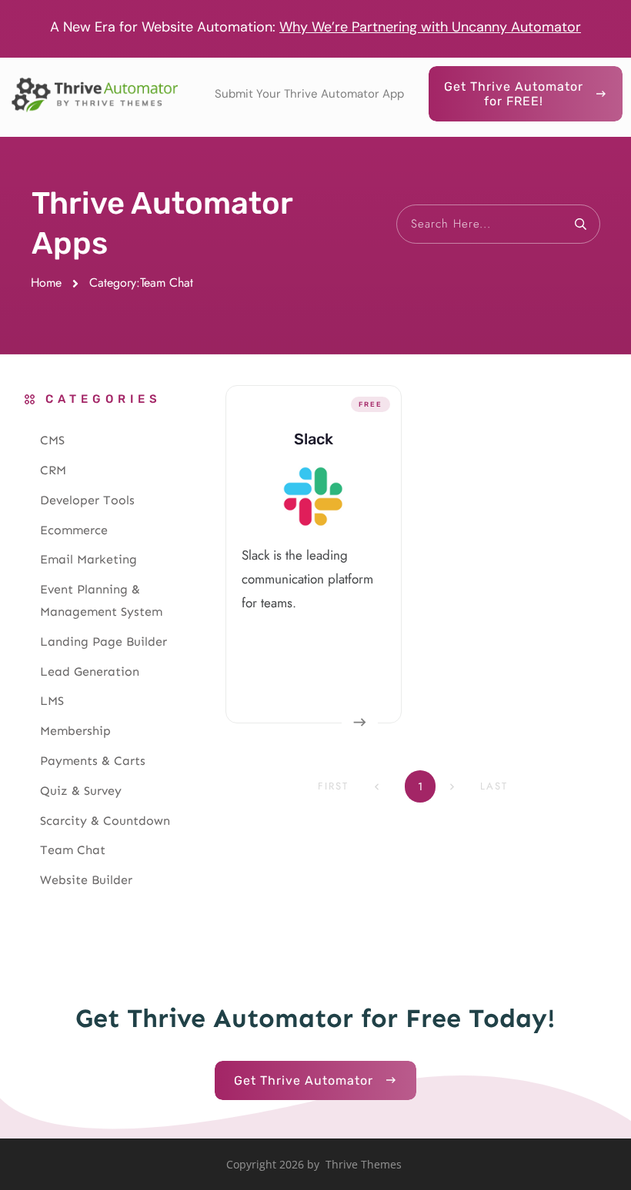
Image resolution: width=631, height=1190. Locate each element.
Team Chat (72, 850)
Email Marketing (88, 559)
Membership (75, 730)
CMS (52, 440)
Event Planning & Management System (101, 600)
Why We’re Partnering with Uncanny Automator (430, 27)
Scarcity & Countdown (105, 820)
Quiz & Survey (81, 790)
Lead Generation (89, 671)
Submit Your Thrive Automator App (309, 93)
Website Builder (86, 880)
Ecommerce (74, 530)
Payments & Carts (92, 760)
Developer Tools (87, 500)
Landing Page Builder (103, 641)
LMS (52, 700)
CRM (53, 470)
